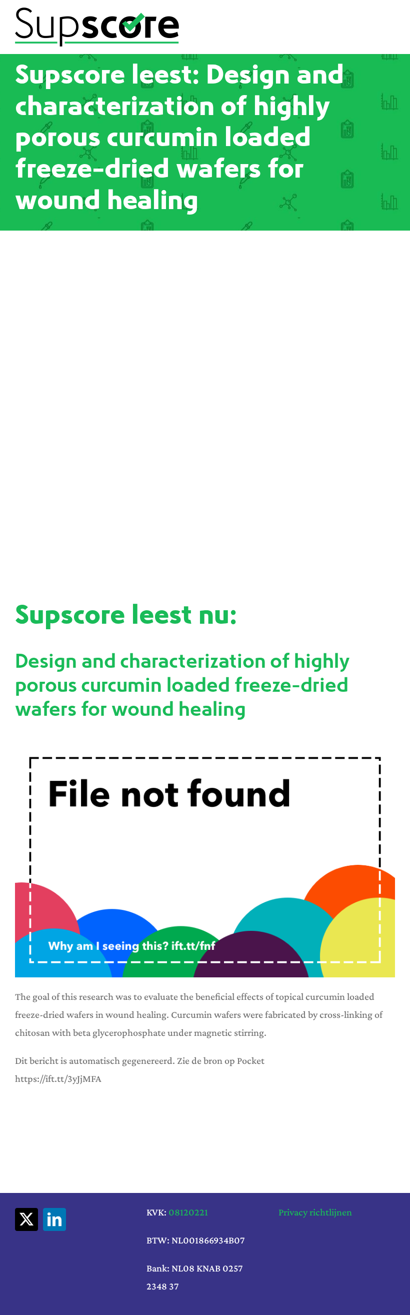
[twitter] (26, 1219)
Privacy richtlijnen (315, 1211)
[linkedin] (54, 1219)
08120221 (188, 1211)
